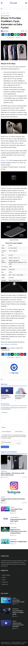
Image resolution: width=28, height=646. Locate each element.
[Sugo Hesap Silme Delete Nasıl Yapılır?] (5, 519)
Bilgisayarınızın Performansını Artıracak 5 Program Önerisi (18, 531)
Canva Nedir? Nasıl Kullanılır (16, 510)
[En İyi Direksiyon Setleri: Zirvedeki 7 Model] (6, 611)
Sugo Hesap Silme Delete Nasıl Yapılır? (18, 520)
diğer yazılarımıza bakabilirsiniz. (9, 344)
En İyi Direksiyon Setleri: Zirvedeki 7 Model (18, 612)
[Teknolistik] (14, 3)
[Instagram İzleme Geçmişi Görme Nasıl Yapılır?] (14, 488)
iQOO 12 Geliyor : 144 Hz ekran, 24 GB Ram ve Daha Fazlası (12, 474)
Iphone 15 (13, 348)
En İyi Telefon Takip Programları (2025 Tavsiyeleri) (20, 397)
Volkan (3, 502)
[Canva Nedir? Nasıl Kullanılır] (5, 508)
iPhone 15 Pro (5, 160)
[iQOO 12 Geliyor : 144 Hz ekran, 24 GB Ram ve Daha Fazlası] (14, 462)
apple (8, 348)
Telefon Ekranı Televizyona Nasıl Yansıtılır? (5, 397)
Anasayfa (3, 13)
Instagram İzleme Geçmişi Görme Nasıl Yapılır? (13, 499)
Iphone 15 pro (20, 348)
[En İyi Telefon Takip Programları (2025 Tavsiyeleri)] (21, 390)
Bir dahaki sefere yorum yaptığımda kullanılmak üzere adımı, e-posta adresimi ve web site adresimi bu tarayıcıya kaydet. (13, 436)
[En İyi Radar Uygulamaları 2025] (6, 600)
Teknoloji (7, 15)
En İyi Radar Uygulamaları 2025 (18, 601)
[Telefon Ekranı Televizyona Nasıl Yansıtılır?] (7, 390)
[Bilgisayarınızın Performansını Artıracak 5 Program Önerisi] (5, 529)
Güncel (7, 13)
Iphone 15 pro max (5, 350)
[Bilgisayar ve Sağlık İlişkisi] (5, 541)
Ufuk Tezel (5, 31)
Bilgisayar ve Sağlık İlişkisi (18, 541)
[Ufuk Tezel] (2, 31)
